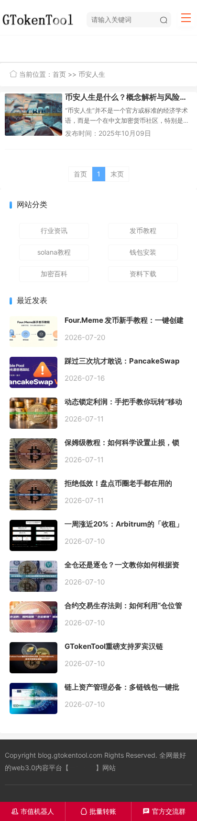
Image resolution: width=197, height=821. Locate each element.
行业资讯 (54, 230)
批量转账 (98, 811)
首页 (59, 74)
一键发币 (82, 767)
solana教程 (54, 252)
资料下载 (143, 274)
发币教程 (143, 230)
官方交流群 (164, 811)
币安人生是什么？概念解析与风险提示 (128, 97)
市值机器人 (32, 811)
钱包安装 (143, 252)
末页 (117, 174)
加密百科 (54, 274)
